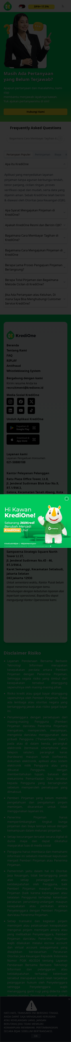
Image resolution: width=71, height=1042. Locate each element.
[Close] (66, 498)
